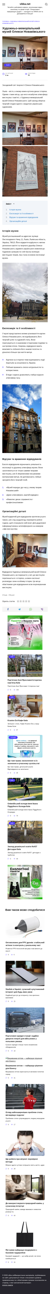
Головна (5, 21)
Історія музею (15, 210)
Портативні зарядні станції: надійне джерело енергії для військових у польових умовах (22, 1038)
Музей (12, 595)
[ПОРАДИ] (25, 756)
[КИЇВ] (25, 675)
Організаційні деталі (18, 221)
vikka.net (25, 4)
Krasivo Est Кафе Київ (18, 720)
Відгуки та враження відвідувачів (23, 217)
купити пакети (7, 1285)
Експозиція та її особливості (21, 214)
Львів (8, 65)
